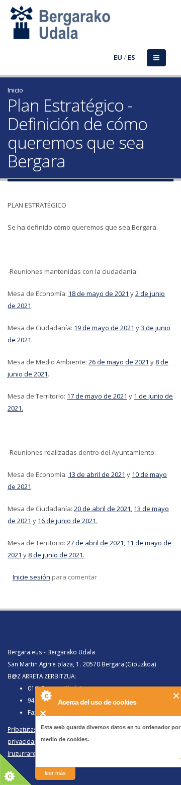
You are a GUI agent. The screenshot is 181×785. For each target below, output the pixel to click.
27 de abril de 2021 (95, 542)
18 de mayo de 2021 (98, 293)
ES (131, 57)
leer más (55, 773)
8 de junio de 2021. (56, 554)
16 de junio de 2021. (68, 520)
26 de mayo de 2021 (118, 361)
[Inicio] (14, 28)
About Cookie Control (46, 695)
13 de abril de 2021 (96, 474)
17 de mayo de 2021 (97, 396)
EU (118, 57)
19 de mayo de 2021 (104, 327)
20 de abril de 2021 (102, 508)
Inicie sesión (31, 576)
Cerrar (176, 696)
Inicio (15, 89)
